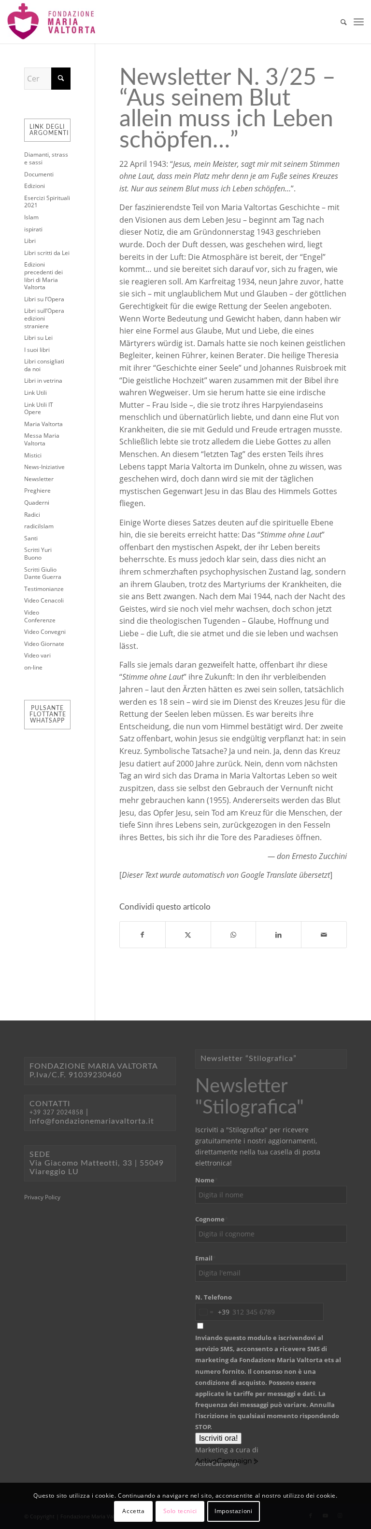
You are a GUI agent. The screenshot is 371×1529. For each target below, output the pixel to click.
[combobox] (212, 1311)
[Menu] (359, 22)
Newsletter (39, 479)
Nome (206, 1180)
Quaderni (36, 502)
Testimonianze (44, 589)
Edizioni (34, 186)
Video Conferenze (40, 616)
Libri (30, 241)
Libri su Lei (38, 338)
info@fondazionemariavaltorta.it (91, 1121)
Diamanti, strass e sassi (46, 158)
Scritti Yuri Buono (38, 554)
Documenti (39, 174)
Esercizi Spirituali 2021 (47, 202)
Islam (31, 217)
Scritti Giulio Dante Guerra (42, 573)
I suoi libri (37, 350)
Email (205, 1258)
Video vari (37, 655)
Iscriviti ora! (218, 1438)
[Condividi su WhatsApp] (233, 935)
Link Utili (35, 393)
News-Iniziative (44, 467)
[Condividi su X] (188, 935)
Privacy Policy (42, 1197)
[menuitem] (339, 21)
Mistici (33, 455)
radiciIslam (39, 526)
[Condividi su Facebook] (142, 935)
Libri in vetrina (43, 380)
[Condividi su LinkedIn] (278, 935)
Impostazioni (233, 1511)
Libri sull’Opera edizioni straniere (44, 318)
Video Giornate (44, 644)
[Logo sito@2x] (52, 21)
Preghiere (37, 490)
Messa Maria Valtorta (41, 439)
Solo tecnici (180, 1511)
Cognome (211, 1219)
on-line (33, 667)
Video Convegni (45, 632)
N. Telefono (213, 1297)
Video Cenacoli (44, 600)
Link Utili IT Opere (38, 408)
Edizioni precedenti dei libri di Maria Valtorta (43, 275)
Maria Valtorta (43, 424)
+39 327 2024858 (56, 1112)
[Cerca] (339, 21)
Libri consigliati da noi (44, 365)
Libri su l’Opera (44, 299)
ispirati (33, 229)
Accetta (133, 1511)
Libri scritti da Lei (47, 253)
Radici (32, 514)
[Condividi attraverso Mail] (323, 935)
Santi (31, 538)
